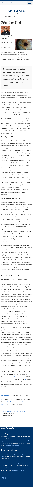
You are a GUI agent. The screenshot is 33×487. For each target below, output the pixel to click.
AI (3, 418)
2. (1, 399)
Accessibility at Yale (7, 463)
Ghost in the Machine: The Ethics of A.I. (14, 411)
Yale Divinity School (17, 470)
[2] (7, 150)
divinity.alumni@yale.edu (12, 445)
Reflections (16, 10)
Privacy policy (18, 463)
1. (1, 393)
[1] (15, 52)
